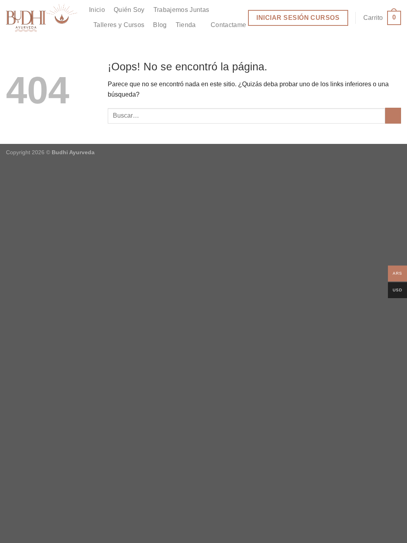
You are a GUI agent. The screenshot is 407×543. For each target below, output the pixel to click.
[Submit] (393, 116)
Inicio (97, 9)
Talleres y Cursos (118, 24)
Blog (160, 24)
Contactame (228, 24)
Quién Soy (129, 9)
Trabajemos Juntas (181, 9)
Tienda (186, 24)
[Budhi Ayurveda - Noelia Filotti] (41, 18)
